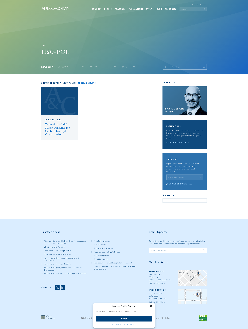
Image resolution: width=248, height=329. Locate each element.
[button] (151, 306)
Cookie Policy (117, 324)
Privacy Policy (129, 324)
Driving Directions (157, 283)
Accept (124, 318)
